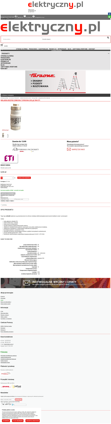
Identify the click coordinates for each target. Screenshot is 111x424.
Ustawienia (6, 420)
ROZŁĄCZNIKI (34, 98)
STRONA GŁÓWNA (22, 49)
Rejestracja (11, 19)
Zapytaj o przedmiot (8, 193)
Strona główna (4, 98)
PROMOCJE (52, 49)
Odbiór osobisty (4, 316)
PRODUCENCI (33, 49)
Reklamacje (3, 329)
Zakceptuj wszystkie (32, 420)
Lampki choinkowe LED (6, 357)
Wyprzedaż (3, 298)
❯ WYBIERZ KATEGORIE (56, 50)
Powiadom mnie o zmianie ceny (7, 195)
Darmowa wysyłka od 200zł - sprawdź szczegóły (12, 190)
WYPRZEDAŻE (62, 49)
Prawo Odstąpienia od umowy (7, 331)
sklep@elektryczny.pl (8, 344)
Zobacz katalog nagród (5, 303)
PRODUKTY (6, 53)
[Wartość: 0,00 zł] (2, 45)
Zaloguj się (4, 19)
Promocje (3, 296)
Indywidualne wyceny (5, 362)
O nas (2, 311)
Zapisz (7, 200)
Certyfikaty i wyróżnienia (6, 318)
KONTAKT (92, 49)
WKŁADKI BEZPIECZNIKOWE (44, 98)
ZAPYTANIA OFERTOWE (80, 49)
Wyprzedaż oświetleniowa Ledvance (9, 355)
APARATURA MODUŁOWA (25, 98)
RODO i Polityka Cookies (6, 326)
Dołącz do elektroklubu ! (6, 302)
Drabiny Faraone (4, 360)
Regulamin (3, 328)
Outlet (2, 300)
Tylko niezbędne (18, 420)
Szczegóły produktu (14, 98)
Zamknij (3, 200)
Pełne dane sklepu (4, 313)
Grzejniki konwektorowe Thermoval (8, 359)
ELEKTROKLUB (43, 49)
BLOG (69, 49)
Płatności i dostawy (5, 315)
